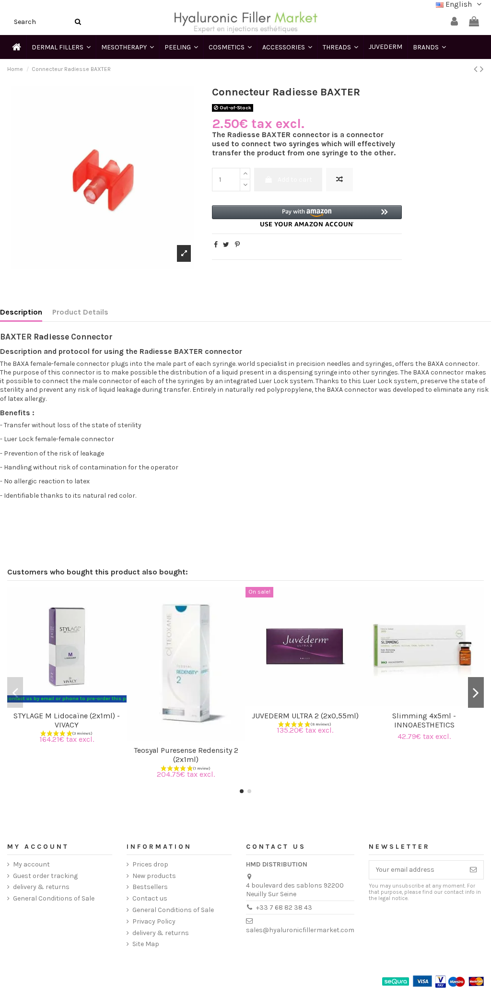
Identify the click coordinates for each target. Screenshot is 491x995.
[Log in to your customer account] (454, 21)
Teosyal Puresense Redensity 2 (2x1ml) (186, 755)
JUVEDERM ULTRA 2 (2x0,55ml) (305, 715)
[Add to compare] (339, 179)
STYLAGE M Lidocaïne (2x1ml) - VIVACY (66, 720)
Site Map (145, 944)
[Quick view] (73, 703)
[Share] (216, 245)
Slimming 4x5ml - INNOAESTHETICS (424, 720)
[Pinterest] (237, 245)
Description (21, 312)
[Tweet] (226, 245)
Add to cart (295, 180)
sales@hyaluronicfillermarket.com (300, 930)
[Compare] (60, 703)
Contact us (149, 898)
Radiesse (51, 336)
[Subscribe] (473, 870)
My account (31, 864)
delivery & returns (41, 887)
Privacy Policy (153, 921)
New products (154, 876)
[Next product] (482, 69)
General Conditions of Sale (53, 898)
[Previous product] (477, 69)
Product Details (80, 312)
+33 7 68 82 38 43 (284, 907)
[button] (307, 216)
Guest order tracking (45, 876)
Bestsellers (150, 887)
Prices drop (150, 864)
